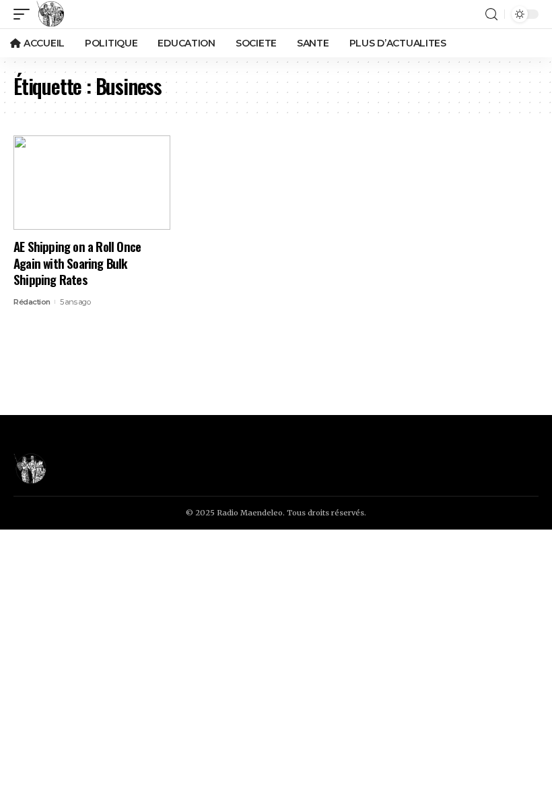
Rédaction (31, 302)
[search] (491, 14)
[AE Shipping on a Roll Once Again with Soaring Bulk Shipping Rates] (91, 182)
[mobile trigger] (24, 14)
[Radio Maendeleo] (50, 14)
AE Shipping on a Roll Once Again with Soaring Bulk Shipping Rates (77, 262)
